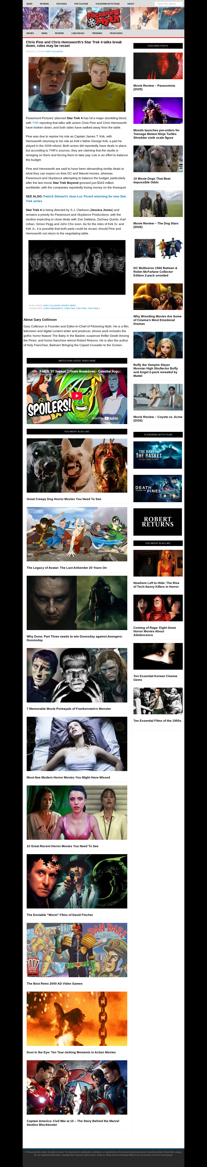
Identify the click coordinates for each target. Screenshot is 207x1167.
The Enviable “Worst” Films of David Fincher (60, 915)
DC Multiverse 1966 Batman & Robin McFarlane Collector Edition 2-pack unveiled (155, 271)
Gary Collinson (51, 305)
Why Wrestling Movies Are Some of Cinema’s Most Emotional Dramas (157, 320)
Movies (65, 305)
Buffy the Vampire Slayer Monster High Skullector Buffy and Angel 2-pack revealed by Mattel (155, 370)
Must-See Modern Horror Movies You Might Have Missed (68, 777)
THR (35, 122)
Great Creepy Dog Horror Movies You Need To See (64, 499)
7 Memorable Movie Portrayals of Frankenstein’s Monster (69, 708)
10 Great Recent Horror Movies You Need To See (62, 846)
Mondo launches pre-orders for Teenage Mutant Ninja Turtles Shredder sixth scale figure (156, 134)
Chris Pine (69, 308)
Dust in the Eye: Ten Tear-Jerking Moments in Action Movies (71, 1052)
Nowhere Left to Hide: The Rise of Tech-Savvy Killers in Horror (156, 584)
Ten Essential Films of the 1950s (157, 720)
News (73, 305)
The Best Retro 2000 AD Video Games (55, 983)
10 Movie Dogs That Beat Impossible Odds (151, 180)
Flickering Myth (103, 18)
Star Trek (81, 308)
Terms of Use (111, 1155)
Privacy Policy (128, 1155)
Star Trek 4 (94, 308)
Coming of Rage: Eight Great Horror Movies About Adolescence (154, 631)
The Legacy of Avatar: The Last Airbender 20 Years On (67, 567)
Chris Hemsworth (53, 308)
